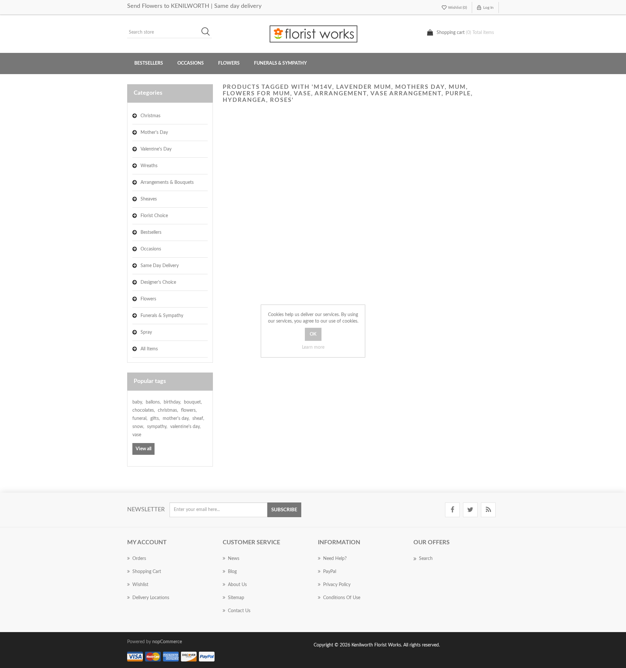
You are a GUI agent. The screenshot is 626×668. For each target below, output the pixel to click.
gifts (155, 418)
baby (137, 402)
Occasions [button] (190, 63)
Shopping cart (146, 571)
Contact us (239, 611)
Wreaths (149, 166)
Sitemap (236, 598)
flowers (189, 410)
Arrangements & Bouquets (167, 182)
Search (207, 32)
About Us (237, 584)
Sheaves (149, 199)
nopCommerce (167, 642)
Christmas (150, 116)
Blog (232, 571)
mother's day (176, 418)
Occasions (151, 249)
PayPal (329, 571)
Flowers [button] (229, 63)
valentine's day (185, 426)
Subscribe (284, 509)
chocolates (143, 410)
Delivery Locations (150, 598)
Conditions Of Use (341, 598)
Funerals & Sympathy (280, 63)
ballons (153, 402)
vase (136, 435)
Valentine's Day (156, 149)
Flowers (148, 299)
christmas (168, 410)
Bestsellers (148, 63)
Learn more (313, 347)
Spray (146, 332)
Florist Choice (154, 216)
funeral (139, 418)
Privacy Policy (336, 584)
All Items (149, 349)
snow (138, 426)
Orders (139, 558)
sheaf (198, 418)
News (233, 558)
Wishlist (140, 584)
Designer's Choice (158, 282)
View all (143, 449)
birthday (172, 402)
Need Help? (335, 558)
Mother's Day (154, 132)
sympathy (157, 426)
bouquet (193, 402)
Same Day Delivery (160, 265)
